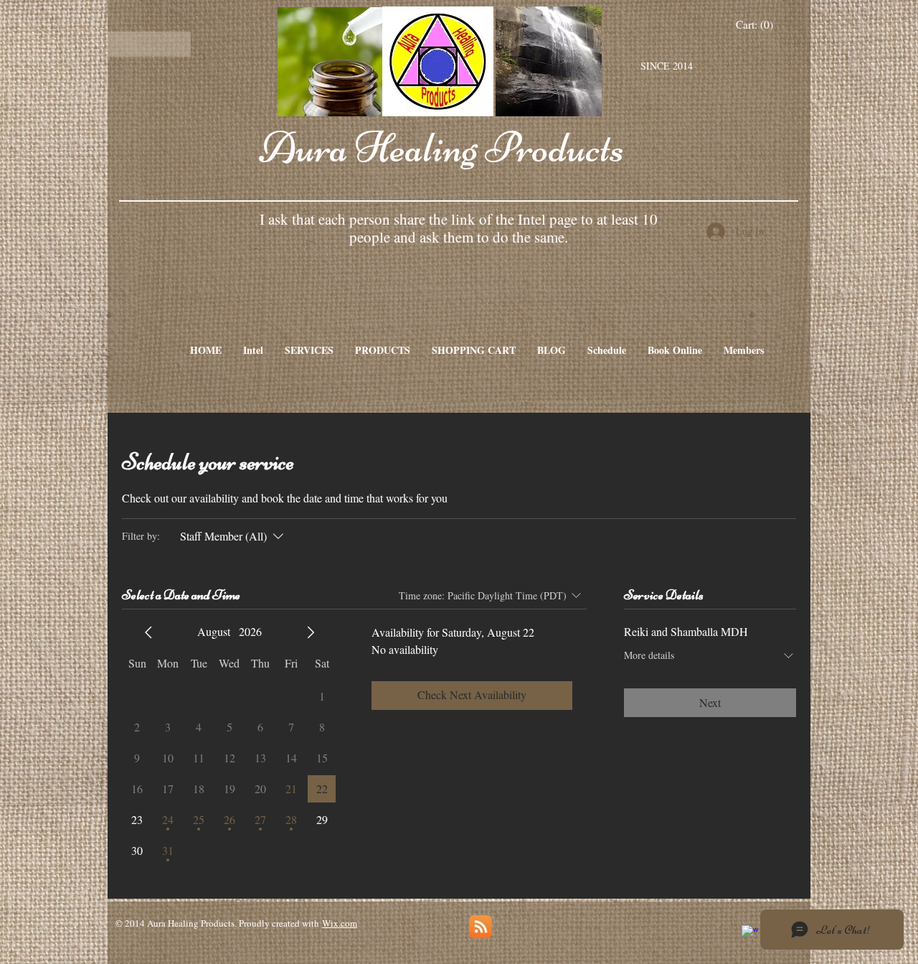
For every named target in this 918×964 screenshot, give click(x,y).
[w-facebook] (750, 933)
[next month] (310, 632)
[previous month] (148, 632)
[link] (755, 25)
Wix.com (339, 923)
